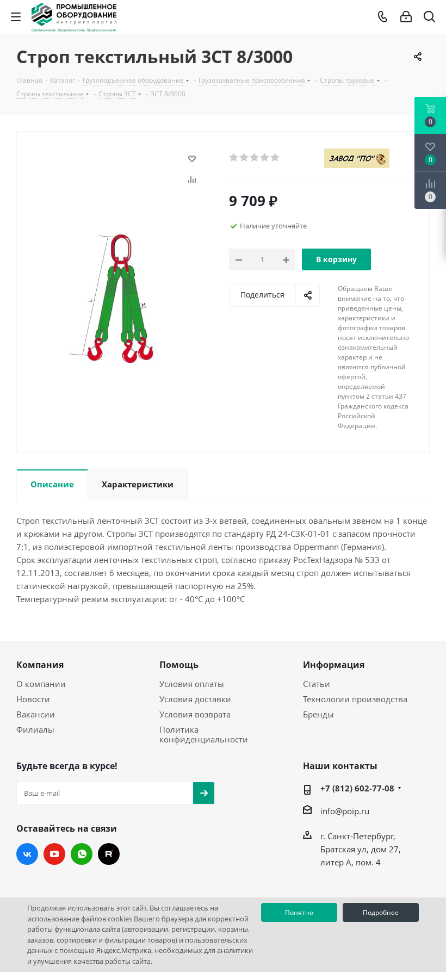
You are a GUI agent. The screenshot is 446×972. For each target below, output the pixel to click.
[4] (265, 157)
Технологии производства (355, 699)
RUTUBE (109, 854)
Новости (33, 699)
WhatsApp (81, 854)
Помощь (179, 665)
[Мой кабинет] (406, 16)
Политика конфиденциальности (203, 734)
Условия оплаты (191, 683)
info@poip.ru (344, 811)
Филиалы (35, 729)
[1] (234, 157)
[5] (275, 157)
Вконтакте (27, 854)
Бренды (318, 714)
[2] (244, 157)
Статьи (316, 683)
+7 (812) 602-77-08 (357, 788)
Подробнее (381, 912)
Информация (333, 665)
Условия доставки (195, 699)
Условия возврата (195, 714)
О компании (41, 683)
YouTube (54, 854)
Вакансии (35, 714)
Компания (40, 665)
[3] (255, 157)
